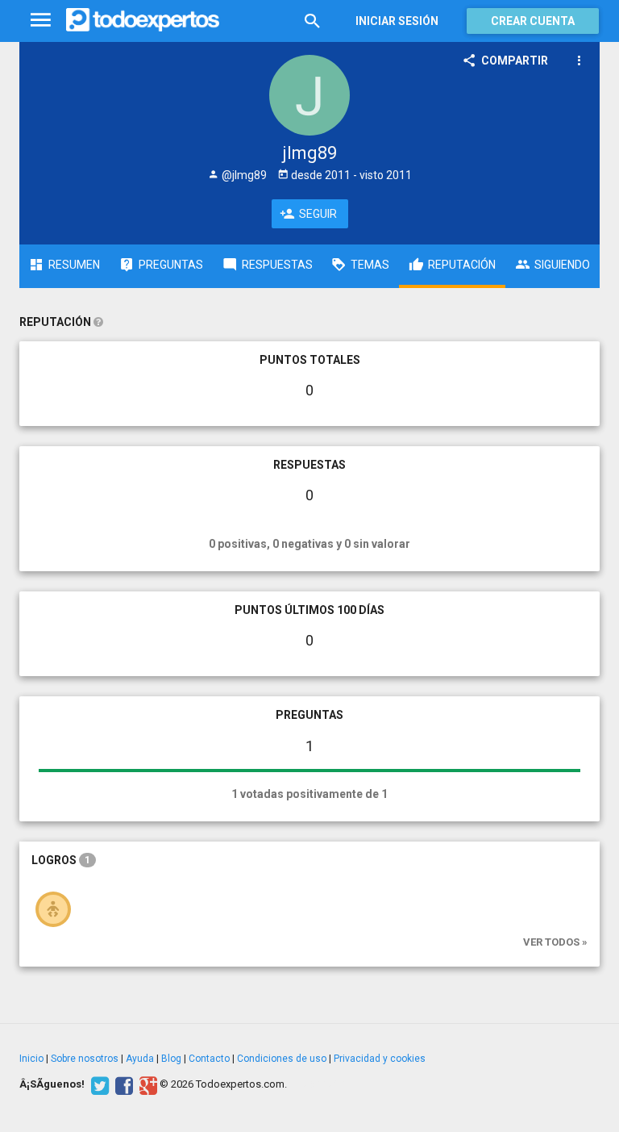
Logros (60, 860)
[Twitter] (98, 1084)
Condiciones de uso (281, 1058)
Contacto (209, 1058)
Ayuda (140, 1058)
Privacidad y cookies (380, 1058)
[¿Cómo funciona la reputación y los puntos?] (98, 321)
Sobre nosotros (84, 1058)
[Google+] (146, 1084)
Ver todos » (555, 942)
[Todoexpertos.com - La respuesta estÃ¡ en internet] (142, 20)
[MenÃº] (40, 20)
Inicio (31, 1058)
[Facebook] (122, 1084)
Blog (171, 1058)
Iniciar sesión (396, 21)
